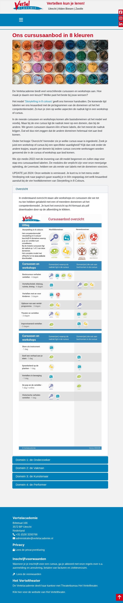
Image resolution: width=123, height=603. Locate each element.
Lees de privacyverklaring (30, 549)
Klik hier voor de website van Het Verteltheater (39, 592)
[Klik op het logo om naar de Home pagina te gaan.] (28, 5)
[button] (60, 189)
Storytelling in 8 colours (38, 101)
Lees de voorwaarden (28, 574)
